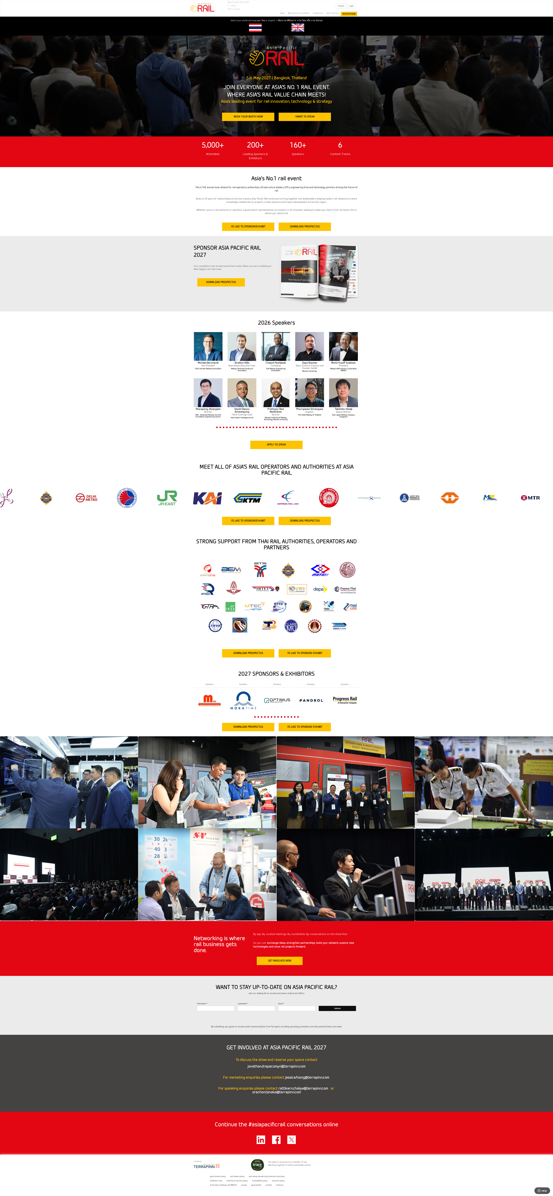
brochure (279, 1185)
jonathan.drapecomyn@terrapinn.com (276, 1066)
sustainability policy (260, 1181)
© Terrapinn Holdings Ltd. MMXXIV (223, 1185)
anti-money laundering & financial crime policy (267, 1177)
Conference (318, 13)
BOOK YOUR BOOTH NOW (248, 116)
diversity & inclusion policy (237, 1181)
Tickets (341, 6)
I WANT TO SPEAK (305, 116)
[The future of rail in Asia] (202, 7)
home (282, 13)
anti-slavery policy (237, 1177)
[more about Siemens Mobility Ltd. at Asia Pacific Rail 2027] (209, 700)
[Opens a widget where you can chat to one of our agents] (542, 1191)
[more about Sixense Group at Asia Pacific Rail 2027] (243, 700)
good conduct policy (218, 1177)
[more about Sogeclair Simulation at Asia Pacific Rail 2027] (277, 700)
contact (269, 1185)
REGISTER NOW (349, 14)
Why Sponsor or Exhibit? (298, 13)
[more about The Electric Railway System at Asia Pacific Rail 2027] (311, 700)
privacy (244, 1185)
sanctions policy (278, 1181)
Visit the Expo (332, 13)
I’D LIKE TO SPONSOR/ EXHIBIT (304, 653)
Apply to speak (276, 444)
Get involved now (279, 960)
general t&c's (256, 1185)
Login (351, 6)
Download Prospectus (305, 226)
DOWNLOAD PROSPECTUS (221, 282)
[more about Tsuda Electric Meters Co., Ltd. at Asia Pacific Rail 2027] (345, 700)
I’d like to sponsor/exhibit (248, 226)
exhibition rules (216, 1181)
